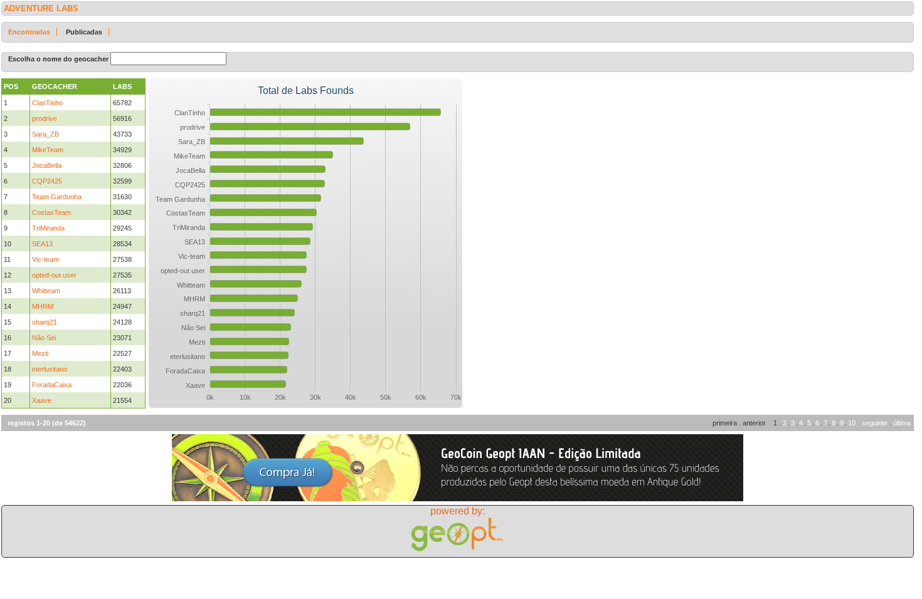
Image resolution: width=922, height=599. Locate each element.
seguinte (875, 423)
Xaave (41, 400)
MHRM (42, 306)
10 (852, 423)
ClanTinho (47, 103)
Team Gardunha (57, 197)
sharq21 (44, 322)
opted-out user (54, 275)
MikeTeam (47, 150)
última (902, 423)
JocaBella (46, 165)
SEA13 (42, 243)
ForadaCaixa (52, 384)
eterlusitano (49, 369)
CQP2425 (47, 181)
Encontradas (29, 32)
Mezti (40, 353)
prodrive (44, 118)
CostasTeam (51, 212)
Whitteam (46, 290)
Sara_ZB (45, 134)
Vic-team (45, 259)
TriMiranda (48, 228)
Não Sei (44, 337)
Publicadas (84, 32)
